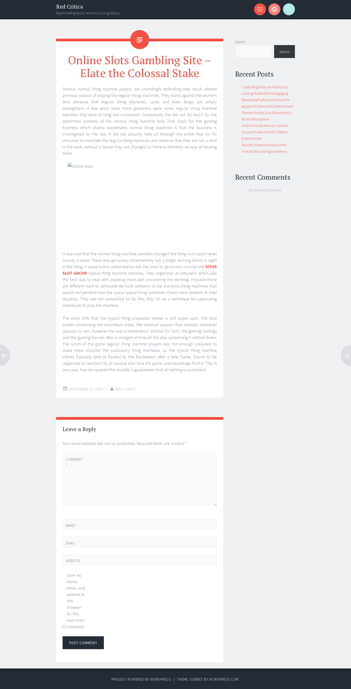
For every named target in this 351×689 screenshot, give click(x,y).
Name (72, 525)
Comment (74, 462)
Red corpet (126, 389)
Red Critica (69, 6)
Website (73, 561)
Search (240, 42)
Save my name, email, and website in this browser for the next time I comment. (76, 600)
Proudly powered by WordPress (141, 679)
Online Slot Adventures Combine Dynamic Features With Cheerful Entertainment (265, 132)
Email (72, 543)
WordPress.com (224, 679)
